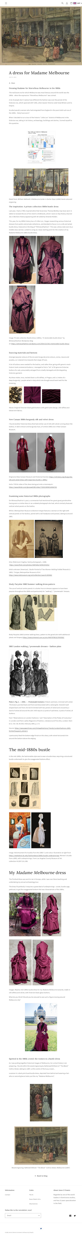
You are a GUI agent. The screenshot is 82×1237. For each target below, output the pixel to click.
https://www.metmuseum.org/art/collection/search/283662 (30, 575)
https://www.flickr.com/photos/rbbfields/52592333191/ (29, 565)
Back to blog (42, 1176)
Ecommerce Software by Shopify (25, 1232)
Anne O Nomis (12, 1232)
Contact (7, 1195)
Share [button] (13, 83)
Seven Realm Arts (35, 1199)
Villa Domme (33, 1204)
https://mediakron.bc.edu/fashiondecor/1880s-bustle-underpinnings (34, 856)
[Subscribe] (38, 1215)
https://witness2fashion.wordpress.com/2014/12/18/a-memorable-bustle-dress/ (40, 344)
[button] (6, 3)
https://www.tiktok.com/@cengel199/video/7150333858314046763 (33, 487)
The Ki (31, 1195)
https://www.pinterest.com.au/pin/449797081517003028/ (43, 637)
